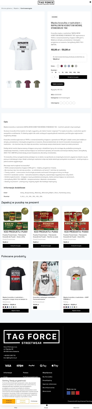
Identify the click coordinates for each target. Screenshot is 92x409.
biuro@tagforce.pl (10, 358)
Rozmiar (54, 70)
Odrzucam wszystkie (22, 401)
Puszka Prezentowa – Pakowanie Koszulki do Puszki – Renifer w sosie (45, 236)
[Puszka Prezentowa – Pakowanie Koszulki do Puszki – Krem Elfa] (76, 220)
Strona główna (6, 8)
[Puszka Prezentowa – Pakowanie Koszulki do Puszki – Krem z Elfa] (16, 220)
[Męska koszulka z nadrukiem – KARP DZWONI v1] (76, 278)
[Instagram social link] (73, 393)
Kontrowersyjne (26, 8)
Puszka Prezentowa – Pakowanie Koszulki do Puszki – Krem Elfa (75, 236)
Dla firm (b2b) (47, 377)
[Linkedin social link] (70, 103)
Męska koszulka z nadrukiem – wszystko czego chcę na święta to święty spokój (15, 299)
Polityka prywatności (30, 377)
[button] (7, 53)
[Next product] (89, 8)
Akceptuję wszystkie (9, 401)
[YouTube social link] (77, 393)
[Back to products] (87, 8)
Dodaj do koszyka (73, 77)
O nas (5, 377)
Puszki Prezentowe (9, 239)
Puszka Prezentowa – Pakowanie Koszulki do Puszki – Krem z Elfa (14, 236)
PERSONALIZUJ (35, 307)
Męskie (16, 8)
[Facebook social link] (61, 103)
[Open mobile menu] (2, 2)
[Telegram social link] (74, 103)
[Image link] (31, 337)
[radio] (58, 66)
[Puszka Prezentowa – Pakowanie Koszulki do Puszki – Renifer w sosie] (46, 220)
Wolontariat (47, 391)
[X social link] (64, 103)
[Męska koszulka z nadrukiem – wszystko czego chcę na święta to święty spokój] (16, 278)
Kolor (53, 66)
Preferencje (34, 401)
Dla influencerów (48, 387)
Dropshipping (47, 380)
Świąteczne (6, 302)
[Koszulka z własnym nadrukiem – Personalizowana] (46, 278)
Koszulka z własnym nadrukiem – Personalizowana (44, 298)
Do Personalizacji (38, 302)
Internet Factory (86, 401)
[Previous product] (85, 8)
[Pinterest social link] (67, 103)
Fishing (65, 302)
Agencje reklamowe (49, 384)
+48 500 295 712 (9, 355)
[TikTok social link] (82, 393)
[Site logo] (46, 2)
